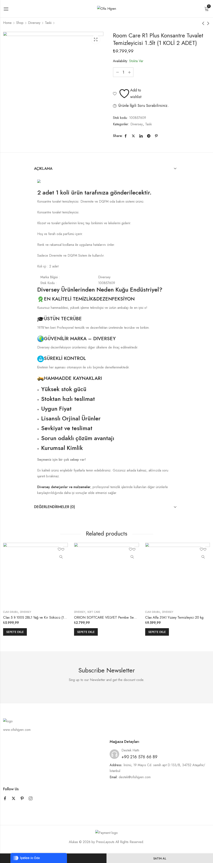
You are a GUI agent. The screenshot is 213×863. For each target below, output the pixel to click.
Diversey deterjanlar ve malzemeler (63, 487)
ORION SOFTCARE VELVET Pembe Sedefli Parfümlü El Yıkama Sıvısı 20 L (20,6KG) (138, 617)
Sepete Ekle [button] (15, 632)
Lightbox (95, 39)
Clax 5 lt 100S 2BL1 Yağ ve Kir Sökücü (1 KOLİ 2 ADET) (44, 617)
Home (7, 22)
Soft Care (93, 612)
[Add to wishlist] (61, 549)
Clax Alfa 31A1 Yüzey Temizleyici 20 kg (174, 617)
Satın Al (159, 858)
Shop (20, 22)
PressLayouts (105, 842)
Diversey (34, 22)
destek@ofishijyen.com (135, 777)
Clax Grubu (10, 612)
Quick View (61, 557)
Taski (48, 22)
